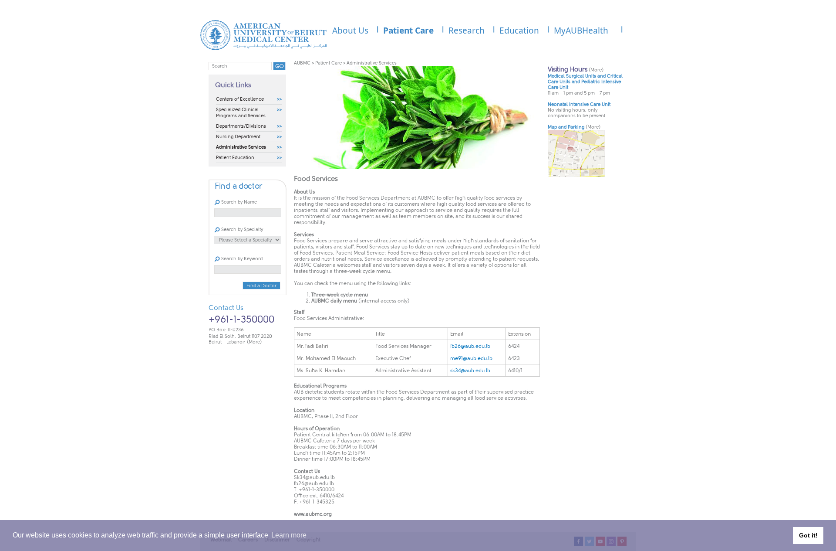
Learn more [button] (289, 535)
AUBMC (302, 63)
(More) (254, 342)
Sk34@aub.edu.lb (314, 477)
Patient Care (328, 63)
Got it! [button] (808, 535)
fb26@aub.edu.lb (314, 483)
